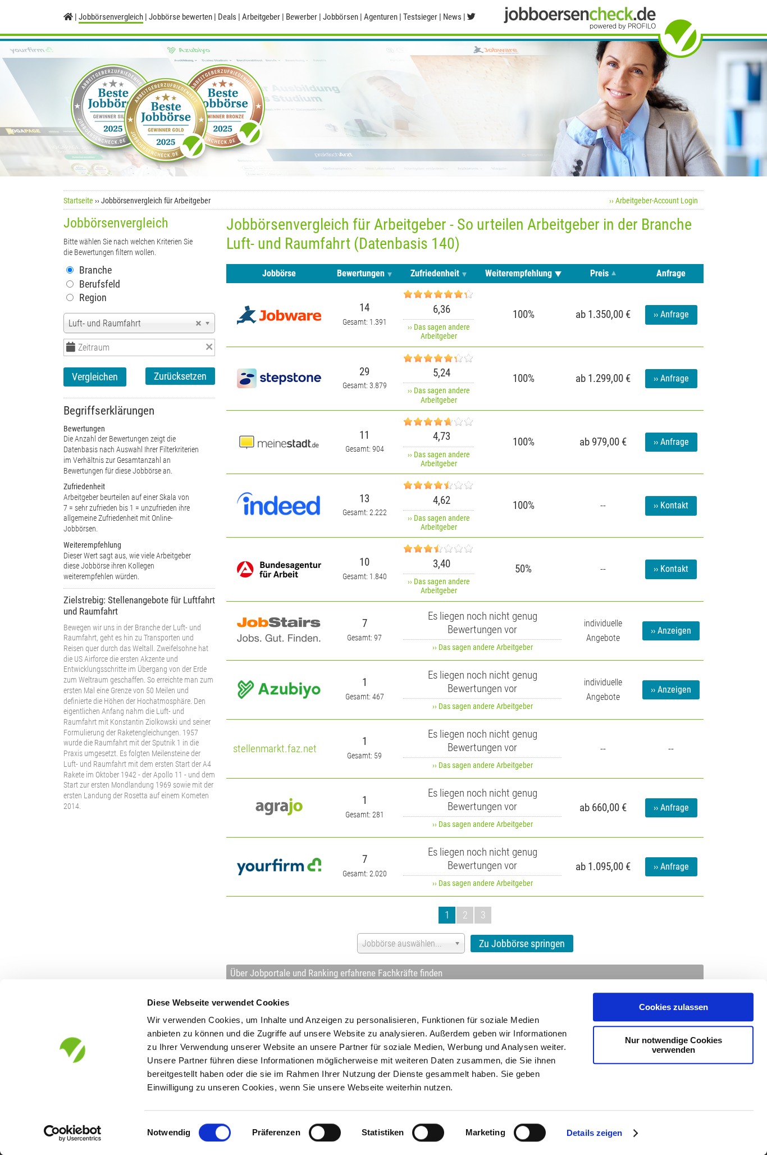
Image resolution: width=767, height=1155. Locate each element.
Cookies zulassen (673, 1007)
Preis (599, 273)
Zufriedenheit (434, 273)
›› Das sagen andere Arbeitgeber (439, 331)
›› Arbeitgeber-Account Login (653, 200)
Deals (227, 17)
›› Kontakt (671, 506)
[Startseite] (68, 17)
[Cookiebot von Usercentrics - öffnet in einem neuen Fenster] (73, 1133)
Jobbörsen (340, 17)
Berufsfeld (99, 284)
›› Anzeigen (671, 631)
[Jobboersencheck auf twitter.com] (471, 17)
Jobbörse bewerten (180, 17)
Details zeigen (594, 1133)
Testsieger (420, 17)
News (452, 17)
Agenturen (381, 17)
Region (93, 297)
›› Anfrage (671, 315)
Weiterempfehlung (518, 273)
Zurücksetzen (180, 376)
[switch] (325, 1133)
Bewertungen (361, 273)
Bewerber (301, 17)
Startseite (78, 200)
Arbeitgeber (261, 17)
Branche (95, 270)
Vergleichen (95, 377)
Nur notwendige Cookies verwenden (673, 1044)
